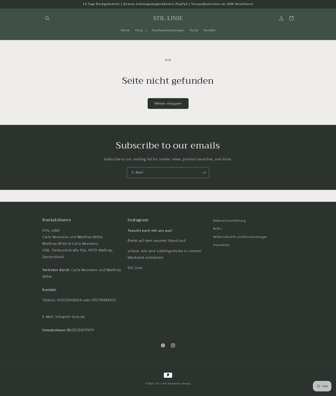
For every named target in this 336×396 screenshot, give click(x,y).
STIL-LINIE (161, 384)
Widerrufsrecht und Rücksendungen (240, 237)
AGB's (217, 229)
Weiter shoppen (168, 103)
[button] (47, 18)
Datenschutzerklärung (229, 221)
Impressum (221, 245)
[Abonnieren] (204, 172)
